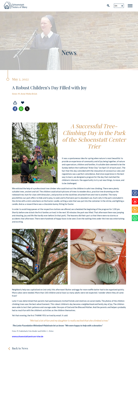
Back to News (20, 348)
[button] (15, 108)
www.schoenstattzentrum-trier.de (27, 336)
